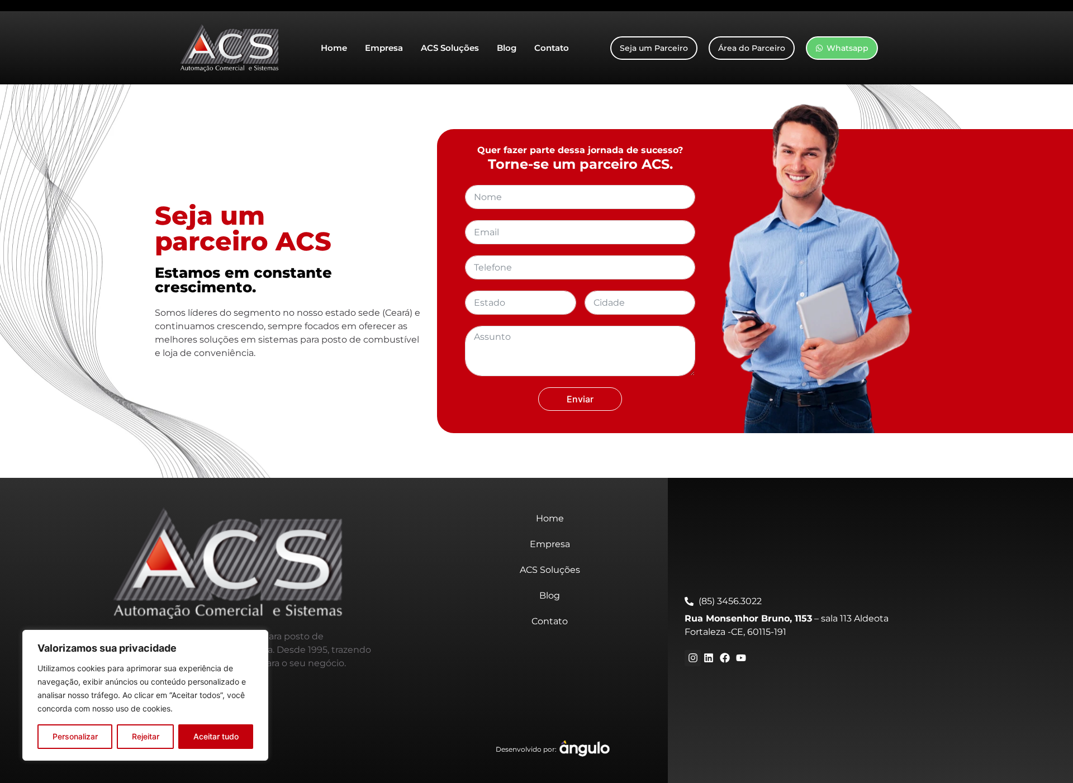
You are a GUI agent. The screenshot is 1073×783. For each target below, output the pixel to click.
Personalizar (75, 736)
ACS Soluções (450, 47)
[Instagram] (693, 658)
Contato (551, 47)
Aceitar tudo (216, 736)
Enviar (580, 399)
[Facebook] (725, 658)
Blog (506, 47)
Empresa (384, 47)
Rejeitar (145, 736)
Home (334, 47)
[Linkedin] (709, 658)
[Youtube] (741, 658)
